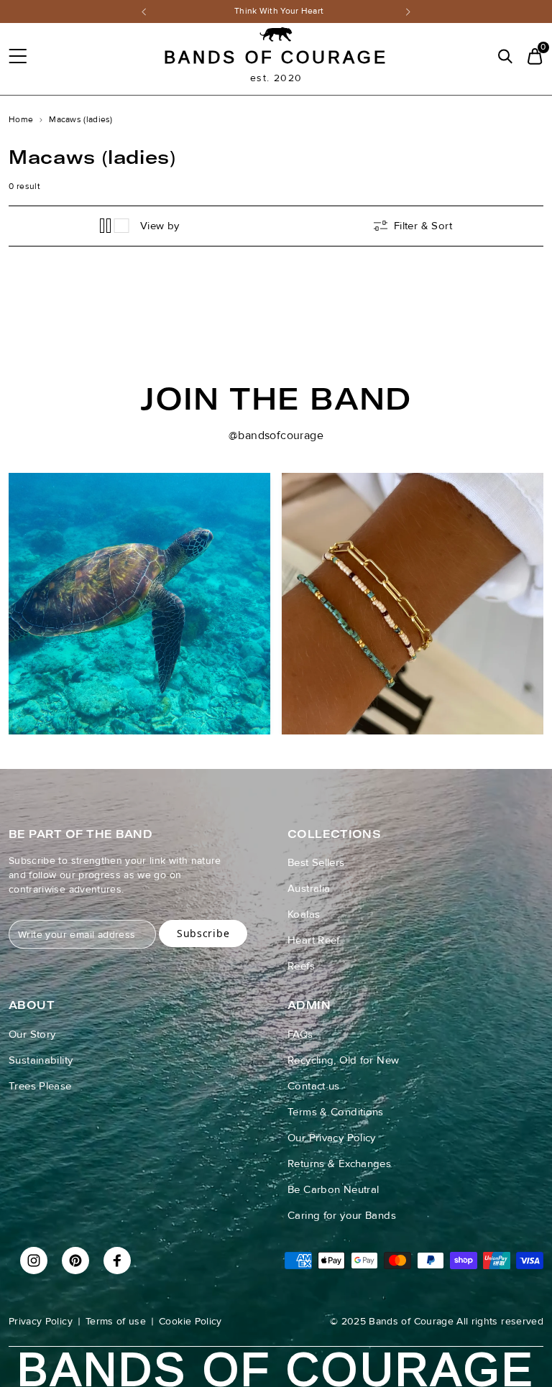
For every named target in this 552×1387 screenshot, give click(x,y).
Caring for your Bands (342, 1215)
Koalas (304, 914)
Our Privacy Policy (332, 1137)
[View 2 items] (105, 225)
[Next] (408, 12)
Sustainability (41, 1060)
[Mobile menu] (17, 56)
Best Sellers (316, 862)
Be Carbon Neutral (333, 1189)
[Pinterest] (75, 1260)
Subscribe (203, 933)
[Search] (505, 56)
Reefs (301, 965)
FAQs (300, 1034)
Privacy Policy (41, 1321)
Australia (309, 888)
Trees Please (40, 1085)
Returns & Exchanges (339, 1163)
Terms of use (116, 1321)
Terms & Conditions (336, 1111)
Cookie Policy (190, 1321)
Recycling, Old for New (343, 1060)
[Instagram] (33, 1260)
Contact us (314, 1085)
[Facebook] (117, 1260)
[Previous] (144, 12)
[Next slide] (529, 554)
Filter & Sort (423, 225)
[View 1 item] (123, 225)
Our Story (32, 1034)
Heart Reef (314, 940)
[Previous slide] (23, 554)
